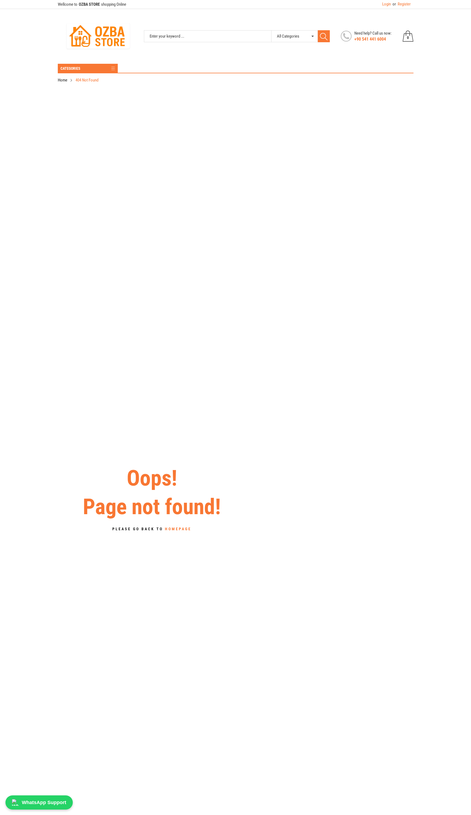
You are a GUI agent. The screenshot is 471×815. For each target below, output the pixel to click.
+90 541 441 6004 (370, 39)
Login (386, 4)
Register (401, 4)
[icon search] (324, 36)
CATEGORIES (70, 68)
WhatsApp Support (44, 802)
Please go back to (151, 529)
